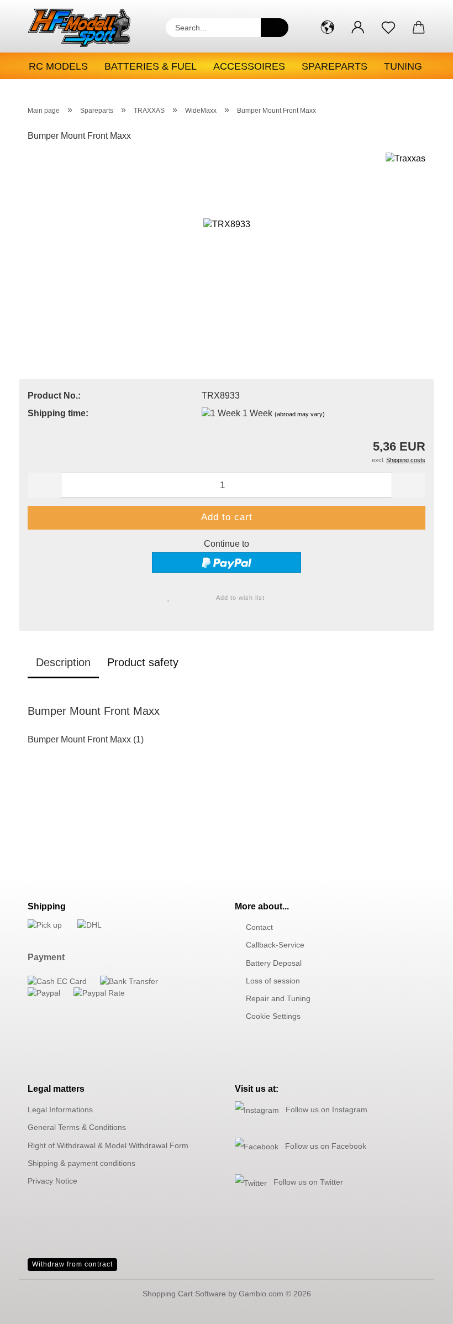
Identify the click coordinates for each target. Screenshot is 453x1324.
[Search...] (274, 27)
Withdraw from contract (72, 1264)
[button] (327, 27)
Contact (259, 927)
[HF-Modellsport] (88, 27)
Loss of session (273, 980)
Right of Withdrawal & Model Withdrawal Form (108, 1145)
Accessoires (249, 66)
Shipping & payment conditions (81, 1163)
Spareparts (334, 66)
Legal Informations (60, 1109)
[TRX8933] (226, 234)
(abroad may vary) (300, 414)
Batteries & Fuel (150, 66)
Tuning (403, 66)
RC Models (58, 66)
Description (63, 662)
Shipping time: (58, 413)
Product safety (142, 662)
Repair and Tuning (278, 998)
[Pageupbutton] (422, 1307)
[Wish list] (388, 27)
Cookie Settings (273, 1016)
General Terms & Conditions (77, 1127)
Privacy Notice (52, 1180)
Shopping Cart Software (184, 1293)
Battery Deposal (274, 963)
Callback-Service (275, 944)
